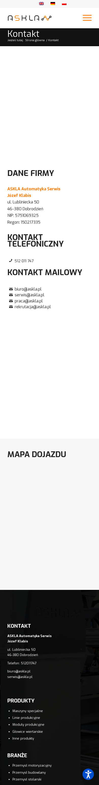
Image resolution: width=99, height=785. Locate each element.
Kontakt (23, 34)
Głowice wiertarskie (27, 731)
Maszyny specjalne (27, 711)
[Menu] (85, 18)
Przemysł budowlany (29, 772)
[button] (88, 774)
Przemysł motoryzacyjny (32, 765)
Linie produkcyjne (26, 718)
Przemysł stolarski (26, 779)
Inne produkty (23, 738)
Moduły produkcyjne (28, 724)
